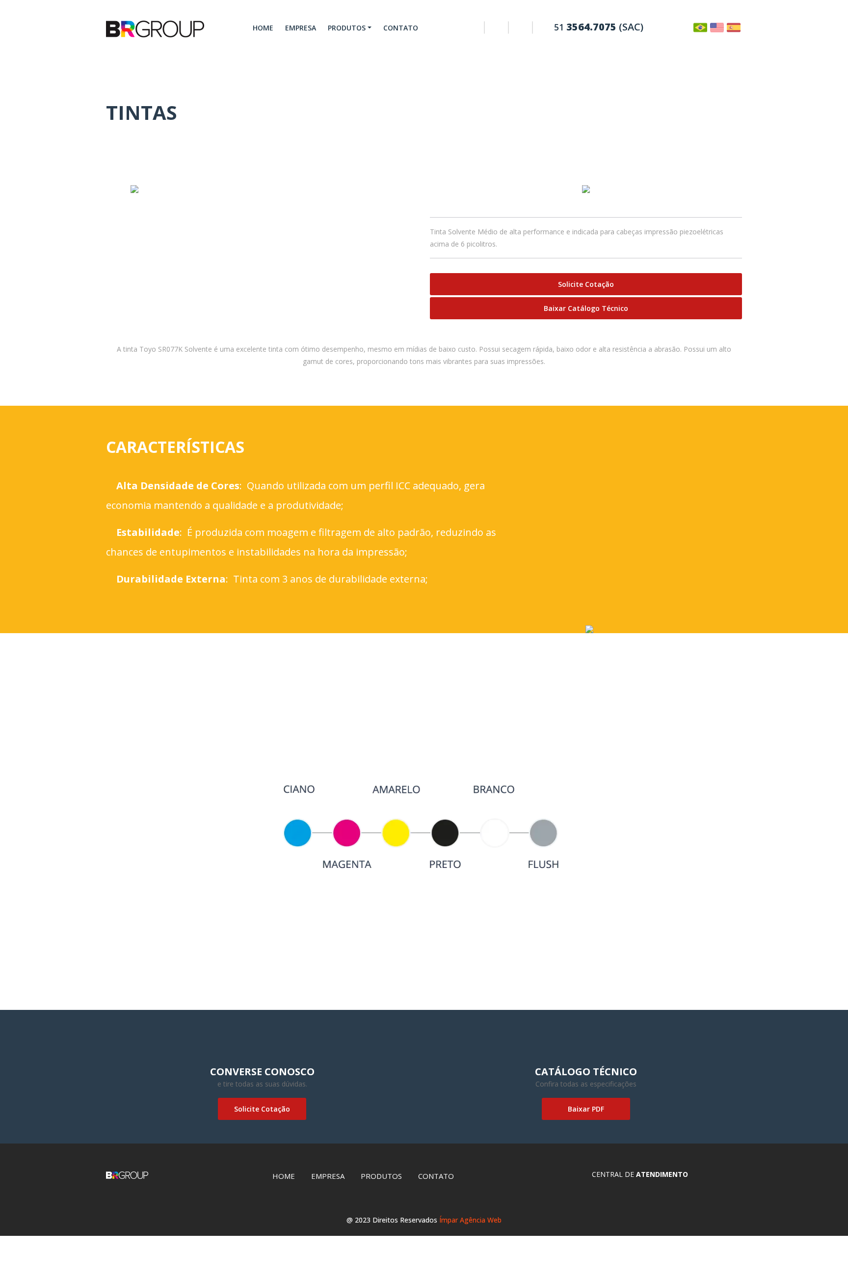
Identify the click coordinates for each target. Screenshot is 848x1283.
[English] (717, 26)
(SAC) (598, 26)
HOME (263, 27)
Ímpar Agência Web (470, 1220)
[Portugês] (700, 26)
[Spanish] (734, 26)
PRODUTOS (347, 27)
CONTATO (400, 27)
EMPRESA (300, 27)
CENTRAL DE (640, 1174)
